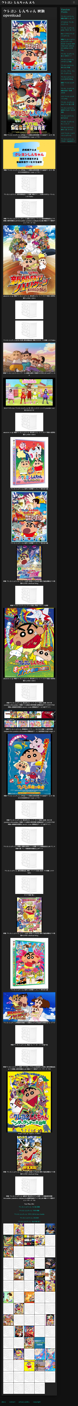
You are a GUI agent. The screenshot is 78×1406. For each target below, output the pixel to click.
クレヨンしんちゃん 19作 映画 (29, 1210)
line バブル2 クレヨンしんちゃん (67, 35)
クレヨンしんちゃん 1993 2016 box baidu (29, 1214)
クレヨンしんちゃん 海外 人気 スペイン (67, 128)
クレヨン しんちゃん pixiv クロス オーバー (68, 29)
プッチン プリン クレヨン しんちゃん (68, 72)
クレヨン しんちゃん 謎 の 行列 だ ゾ (67, 55)
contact (12, 1402)
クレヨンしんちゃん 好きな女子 (67, 117)
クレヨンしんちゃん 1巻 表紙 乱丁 (29, 1221)
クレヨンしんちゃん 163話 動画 (29, 1207)
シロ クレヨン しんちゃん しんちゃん (68, 134)
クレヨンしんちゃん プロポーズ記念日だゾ (68, 140)
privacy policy (24, 1402)
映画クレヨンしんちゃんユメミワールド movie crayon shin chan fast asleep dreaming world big (68, 44)
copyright (37, 1402)
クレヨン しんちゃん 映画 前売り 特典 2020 (67, 90)
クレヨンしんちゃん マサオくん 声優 (67, 60)
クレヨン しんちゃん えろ (18, 2)
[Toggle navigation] (74, 2)
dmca (4, 1402)
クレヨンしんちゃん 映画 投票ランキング (67, 17)
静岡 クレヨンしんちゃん (67, 84)
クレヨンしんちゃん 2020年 (29, 1218)
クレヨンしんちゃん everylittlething (67, 78)
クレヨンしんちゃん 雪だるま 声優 (67, 66)
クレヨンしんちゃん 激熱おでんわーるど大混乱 (68, 110)
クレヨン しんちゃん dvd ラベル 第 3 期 (67, 103)
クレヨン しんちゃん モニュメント (67, 123)
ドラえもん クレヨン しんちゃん (67, 23)
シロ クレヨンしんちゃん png (67, 97)
